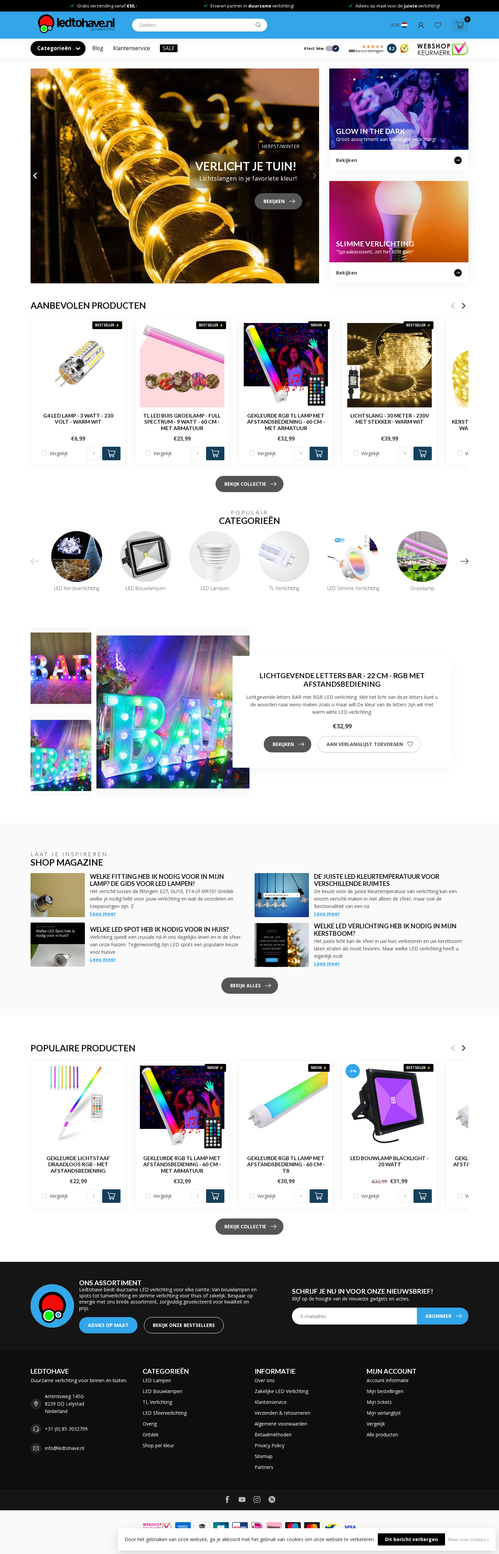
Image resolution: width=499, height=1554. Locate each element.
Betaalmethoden (273, 1434)
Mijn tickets (379, 1402)
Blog (97, 48)
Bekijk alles (245, 985)
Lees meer (103, 913)
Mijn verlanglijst (384, 1413)
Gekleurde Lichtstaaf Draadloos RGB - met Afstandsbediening (78, 1164)
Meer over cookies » (468, 1539)
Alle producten (382, 1434)
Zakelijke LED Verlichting (281, 1391)
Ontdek (151, 1434)
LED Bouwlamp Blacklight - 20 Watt (389, 1161)
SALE (169, 48)
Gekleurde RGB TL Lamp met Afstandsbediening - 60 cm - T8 (286, 1164)
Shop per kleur (158, 1445)
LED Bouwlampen (162, 1391)
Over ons (265, 1380)
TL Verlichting (157, 1402)
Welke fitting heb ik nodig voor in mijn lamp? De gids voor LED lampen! (157, 880)
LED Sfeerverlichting (165, 1413)
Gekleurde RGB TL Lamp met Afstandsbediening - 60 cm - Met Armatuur (286, 421)
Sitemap (264, 1456)
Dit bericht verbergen (411, 1539)
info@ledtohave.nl (64, 1448)
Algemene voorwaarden (281, 1423)
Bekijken (283, 744)
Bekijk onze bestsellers (184, 1325)
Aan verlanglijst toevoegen (365, 744)
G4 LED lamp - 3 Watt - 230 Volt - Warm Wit (78, 418)
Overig (150, 1423)
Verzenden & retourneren (282, 1413)
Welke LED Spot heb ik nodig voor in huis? (159, 929)
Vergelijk (59, 453)
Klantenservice (131, 48)
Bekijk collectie (245, 484)
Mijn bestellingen (385, 1391)
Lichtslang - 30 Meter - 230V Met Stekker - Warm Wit (389, 418)
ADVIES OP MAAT (108, 1325)
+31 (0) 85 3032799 (66, 1429)
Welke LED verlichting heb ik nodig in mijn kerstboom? (385, 929)
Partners (264, 1467)
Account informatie (388, 1380)
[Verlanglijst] (438, 25)
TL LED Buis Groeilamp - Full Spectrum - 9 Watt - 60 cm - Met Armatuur (182, 421)
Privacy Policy (269, 1445)
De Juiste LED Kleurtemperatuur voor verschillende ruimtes (376, 880)
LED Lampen (157, 1380)
